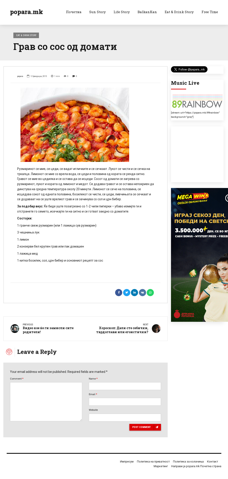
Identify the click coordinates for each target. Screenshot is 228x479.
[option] (85, 125)
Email (93, 394)
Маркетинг (161, 466)
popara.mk (26, 12)
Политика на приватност (153, 461)
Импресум (127, 461)
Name (93, 378)
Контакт (212, 461)
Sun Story (97, 12)
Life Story (122, 12)
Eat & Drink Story (179, 12)
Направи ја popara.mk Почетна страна (196, 466)
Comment (16, 378)
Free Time (210, 12)
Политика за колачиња (188, 461)
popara (20, 76)
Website (93, 409)
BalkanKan (147, 12)
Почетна (73, 12)
